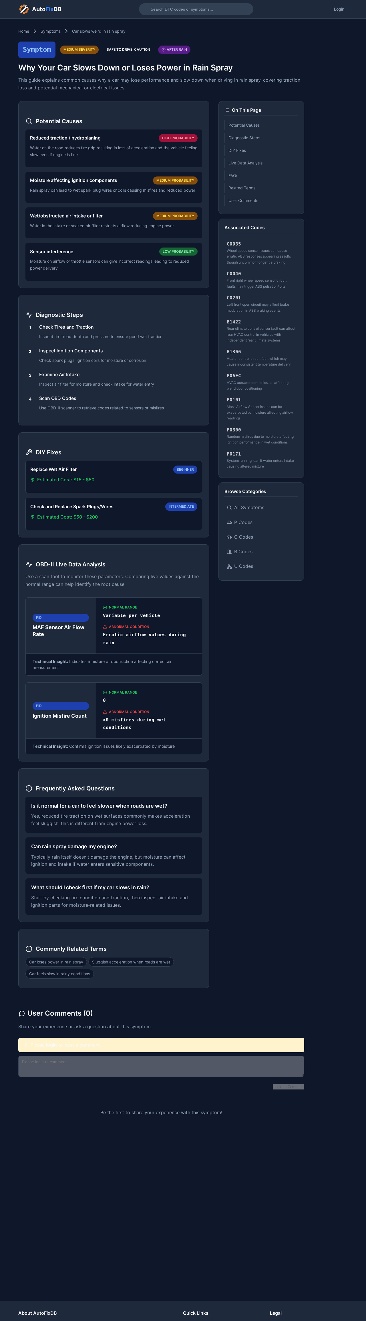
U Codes (243, 566)
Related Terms (241, 187)
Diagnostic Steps (244, 137)
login (51, 1045)
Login (339, 9)
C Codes (243, 537)
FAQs (233, 175)
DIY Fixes (237, 150)
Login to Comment (288, 1087)
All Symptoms (249, 507)
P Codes (243, 522)
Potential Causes (244, 125)
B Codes (243, 551)
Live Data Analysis (245, 162)
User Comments (243, 200)
